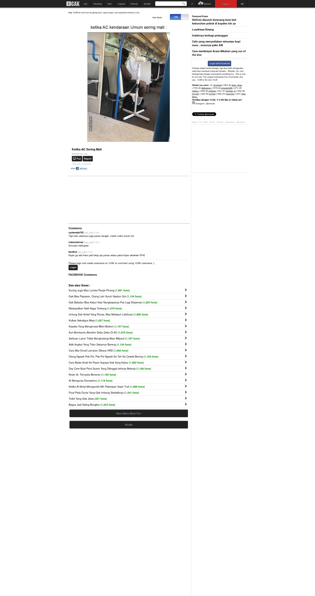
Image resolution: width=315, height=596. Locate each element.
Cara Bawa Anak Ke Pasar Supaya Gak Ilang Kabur (106, 362)
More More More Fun (128, 413)
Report (88, 158)
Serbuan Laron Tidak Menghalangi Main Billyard (104, 338)
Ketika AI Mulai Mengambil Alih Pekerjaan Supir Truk (107, 386)
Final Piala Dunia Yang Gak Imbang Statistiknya (104, 392)
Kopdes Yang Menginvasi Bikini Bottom (99, 326)
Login (73, 267)
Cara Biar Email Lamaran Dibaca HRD (98, 350)
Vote (110, 3)
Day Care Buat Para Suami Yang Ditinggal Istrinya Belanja (110, 368)
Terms (212, 122)
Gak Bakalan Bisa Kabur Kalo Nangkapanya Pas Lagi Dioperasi (113, 302)
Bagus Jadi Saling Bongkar (92, 404)
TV (200, 122)
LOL (85, 3)
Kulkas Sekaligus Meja (89, 320)
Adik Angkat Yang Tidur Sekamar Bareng (100, 344)
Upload (207, 3)
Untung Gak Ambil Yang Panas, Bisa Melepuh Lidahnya (108, 314)
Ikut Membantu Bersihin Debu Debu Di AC (101, 332)
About (194, 122)
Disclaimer (230, 122)
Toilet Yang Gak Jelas (88, 398)
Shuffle (147, 3)
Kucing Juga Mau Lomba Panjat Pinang (99, 290)
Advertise (240, 122)
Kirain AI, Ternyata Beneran (92, 374)
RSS (205, 122)
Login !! (226, 3)
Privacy (220, 122)
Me (242, 3)
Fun (79, 158)
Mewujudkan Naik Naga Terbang (95, 308)
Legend (121, 3)
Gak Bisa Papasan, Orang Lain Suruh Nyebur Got (105, 296)
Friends (134, 3)
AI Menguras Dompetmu (90, 380)
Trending (97, 3)
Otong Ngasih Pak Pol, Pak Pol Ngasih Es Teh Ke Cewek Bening (113, 356)
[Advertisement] (95, 199)
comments (81, 163)
